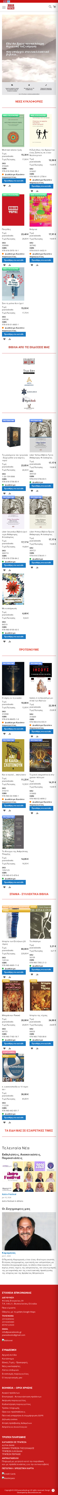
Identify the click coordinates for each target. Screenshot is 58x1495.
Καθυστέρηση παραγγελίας (16, 1404)
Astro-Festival (9, 1194)
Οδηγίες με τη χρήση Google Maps (18, 1311)
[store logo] (10, 6)
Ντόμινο (33, 229)
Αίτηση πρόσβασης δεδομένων (17, 1423)
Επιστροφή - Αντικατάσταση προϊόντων (21, 1396)
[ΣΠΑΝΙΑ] (41, 938)
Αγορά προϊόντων (11, 1392)
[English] (4, 1)
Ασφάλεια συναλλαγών (14, 1426)
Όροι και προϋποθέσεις (13, 1411)
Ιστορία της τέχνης (38, 1015)
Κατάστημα (8, 1358)
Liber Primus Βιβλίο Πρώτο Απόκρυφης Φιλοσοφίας (42, 533)
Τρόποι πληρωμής (10, 1408)
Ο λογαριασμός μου (12, 1377)
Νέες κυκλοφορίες (11, 1366)
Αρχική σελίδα (9, 1354)
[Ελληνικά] (8, 1)
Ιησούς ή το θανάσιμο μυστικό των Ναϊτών (41, 699)
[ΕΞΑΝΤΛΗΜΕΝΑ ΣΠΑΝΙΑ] (13, 1083)
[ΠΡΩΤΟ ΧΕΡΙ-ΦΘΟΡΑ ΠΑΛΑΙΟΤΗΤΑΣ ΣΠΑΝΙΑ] (13, 938)
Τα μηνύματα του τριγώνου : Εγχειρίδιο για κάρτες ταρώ (15, 458)
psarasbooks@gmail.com (13, 1335)
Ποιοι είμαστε (9, 1307)
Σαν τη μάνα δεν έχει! (12, 303)
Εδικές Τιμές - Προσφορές (15, 1362)
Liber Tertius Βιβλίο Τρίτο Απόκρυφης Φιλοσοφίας (41, 456)
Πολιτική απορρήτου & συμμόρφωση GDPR (22, 1415)
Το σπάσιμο (35, 941)
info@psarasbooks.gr (12, 1332)
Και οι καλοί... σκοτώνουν (14, 774)
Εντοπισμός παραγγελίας (15, 1373)
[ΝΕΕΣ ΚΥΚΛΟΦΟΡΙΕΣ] (13, 146)
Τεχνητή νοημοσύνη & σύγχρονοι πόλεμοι (42, 776)
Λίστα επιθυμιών (10, 1370)
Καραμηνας (9, 1252)
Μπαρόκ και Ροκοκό (11, 1015)
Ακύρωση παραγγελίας (14, 1400)
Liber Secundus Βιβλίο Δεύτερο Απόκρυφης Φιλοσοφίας (15, 534)
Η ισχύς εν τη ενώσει (12, 698)
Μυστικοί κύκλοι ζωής (12, 150)
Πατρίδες (6, 229)
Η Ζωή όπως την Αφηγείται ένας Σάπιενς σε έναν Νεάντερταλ (42, 153)
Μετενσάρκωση (9, 608)
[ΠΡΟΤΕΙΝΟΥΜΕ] (13, 451)
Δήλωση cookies (9, 1419)
